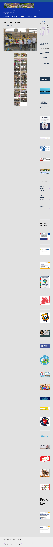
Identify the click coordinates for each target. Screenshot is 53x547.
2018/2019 (42, 193)
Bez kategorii (42, 208)
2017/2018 (13, 25)
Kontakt (35, 16)
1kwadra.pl (10, 540)
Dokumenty (29, 16)
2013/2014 (42, 184)
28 (43, 33)
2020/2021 (42, 197)
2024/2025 (42, 204)
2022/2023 (42, 201)
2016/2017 (42, 190)
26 (40, 33)
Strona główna (6, 16)
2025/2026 (42, 206)
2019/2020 (42, 195)
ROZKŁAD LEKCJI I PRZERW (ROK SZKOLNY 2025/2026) (44, 52)
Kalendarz (14, 16)
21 (43, 31)
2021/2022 (42, 199)
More (40, 16)
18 (48, 29)
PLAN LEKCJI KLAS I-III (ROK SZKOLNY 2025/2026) (44, 44)
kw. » (43, 35)
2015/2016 (42, 188)
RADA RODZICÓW (21, 16)
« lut (41, 35)
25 (48, 31)
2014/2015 (42, 186)
